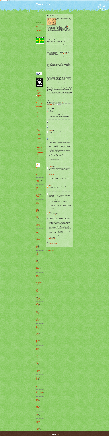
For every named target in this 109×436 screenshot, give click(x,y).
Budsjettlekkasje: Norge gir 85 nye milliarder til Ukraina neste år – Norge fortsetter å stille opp (40, 92)
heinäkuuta (39, 137)
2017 (37, 121)
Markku (50, 185)
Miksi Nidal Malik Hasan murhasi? (39, 28)
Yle (36, 427)
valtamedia (37, 407)
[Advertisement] (39, 58)
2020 (37, 117)
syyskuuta (39, 134)
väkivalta (37, 422)
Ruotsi (37, 343)
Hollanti (37, 219)
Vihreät (37, 417)
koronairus (37, 276)
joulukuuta (39, 130)
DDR (36, 195)
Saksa (36, 344)
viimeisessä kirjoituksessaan (66, 19)
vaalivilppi (37, 402)
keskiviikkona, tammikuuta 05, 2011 (53, 118)
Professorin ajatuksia (39, 95)
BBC (36, 189)
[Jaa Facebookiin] (59, 104)
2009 (37, 155)
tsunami (37, 385)
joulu (36, 252)
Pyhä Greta (37, 335)
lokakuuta (39, 133)
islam (36, 238)
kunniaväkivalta (38, 285)
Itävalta (37, 245)
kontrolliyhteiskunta (38, 275)
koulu (36, 281)
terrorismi (37, 380)
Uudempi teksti (48, 248)
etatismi (37, 204)
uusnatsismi (37, 400)
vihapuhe (37, 416)
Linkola (37, 289)
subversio (37, 365)
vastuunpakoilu (38, 413)
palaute (37, 322)
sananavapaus (37, 347)
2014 (37, 125)
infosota (37, 232)
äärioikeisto (37, 428)
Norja (36, 317)
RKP (36, 342)
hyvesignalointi (38, 223)
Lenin (36, 288)
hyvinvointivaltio (38, 224)
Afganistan (37, 176)
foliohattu (37, 215)
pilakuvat (37, 325)
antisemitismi (37, 183)
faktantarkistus (37, 211)
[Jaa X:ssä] (59, 104)
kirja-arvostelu (37, 268)
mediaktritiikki (38, 300)
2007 (37, 158)
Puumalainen (37, 334)
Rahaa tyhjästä (39, 151)
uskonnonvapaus (38, 394)
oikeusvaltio (37, 320)
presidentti (37, 332)
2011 (37, 129)
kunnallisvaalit (37, 284)
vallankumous (37, 406)
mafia (36, 297)
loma (36, 290)
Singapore (37, 355)
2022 (37, 115)
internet (37, 233)
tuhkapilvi (37, 386)
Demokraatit (37, 196)
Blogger (58, 434)
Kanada (37, 256)
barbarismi (37, 188)
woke (36, 423)
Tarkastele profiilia (38, 170)
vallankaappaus (38, 405)
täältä (63, 102)
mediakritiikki (37, 299)
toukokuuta (39, 139)
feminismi (37, 212)
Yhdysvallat (37, 424)
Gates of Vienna (39, 99)
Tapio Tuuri (37, 377)
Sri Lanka (37, 363)
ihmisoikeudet (37, 226)
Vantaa (37, 408)
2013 (37, 126)
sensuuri (54, 105)
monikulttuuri (37, 304)
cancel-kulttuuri (38, 194)
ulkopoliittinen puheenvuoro (39, 392)
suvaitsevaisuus (38, 370)
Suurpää (37, 369)
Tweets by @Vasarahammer (39, 35)
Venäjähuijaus (37, 415)
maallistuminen (38, 296)
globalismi (37, 216)
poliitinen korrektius (38, 328)
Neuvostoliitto (37, 313)
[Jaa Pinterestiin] (60, 104)
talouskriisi (37, 373)
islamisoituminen (38, 240)
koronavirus (37, 277)
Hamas (37, 217)
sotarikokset (37, 361)
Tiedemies (50, 137)
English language (38, 203)
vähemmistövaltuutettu (38, 421)
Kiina (36, 267)
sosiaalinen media (38, 357)
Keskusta (37, 262)
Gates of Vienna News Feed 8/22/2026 (40, 100)
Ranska (37, 336)
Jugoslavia (37, 253)
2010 (37, 154)
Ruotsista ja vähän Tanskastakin (39, 149)
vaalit (36, 401)
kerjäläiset (37, 261)
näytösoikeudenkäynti (38, 319)
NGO (36, 314)
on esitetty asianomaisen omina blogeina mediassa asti (64, 53)
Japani (36, 248)
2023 (37, 113)
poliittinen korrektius (38, 329)
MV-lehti (37, 307)
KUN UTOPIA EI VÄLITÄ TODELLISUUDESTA (40, 103)
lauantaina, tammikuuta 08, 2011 (52, 209)
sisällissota (37, 356)
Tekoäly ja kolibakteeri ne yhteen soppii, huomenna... (40, 96)
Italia (36, 244)
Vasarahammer (43, 4)
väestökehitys (37, 420)
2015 (37, 124)
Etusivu (59, 248)
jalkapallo (37, 246)
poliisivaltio (37, 327)
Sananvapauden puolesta (40, 152)
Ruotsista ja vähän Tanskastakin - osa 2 (40, 147)
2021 (37, 116)
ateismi (37, 186)
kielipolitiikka (37, 266)
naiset (36, 310)
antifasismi (37, 181)
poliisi (36, 326)
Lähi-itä (37, 291)
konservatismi (37, 274)
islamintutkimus (38, 239)
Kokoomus (37, 270)
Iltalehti (37, 231)
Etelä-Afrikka (37, 205)
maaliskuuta (39, 142)
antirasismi (37, 182)
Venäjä (37, 414)
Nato (36, 311)
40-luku (37, 174)
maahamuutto (37, 292)
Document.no (38, 90)
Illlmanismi (37, 227)
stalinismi (37, 364)
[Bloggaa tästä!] (58, 104)
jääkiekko (37, 255)
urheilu (37, 393)
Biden (36, 190)
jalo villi (37, 247)
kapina (37, 259)
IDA (49, 110)
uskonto (37, 395)
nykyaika (37, 318)
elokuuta (39, 135)
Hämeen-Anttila (38, 225)
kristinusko (37, 283)
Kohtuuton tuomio (51, 172)
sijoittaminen (37, 354)
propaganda (37, 333)
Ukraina (37, 391)
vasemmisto (37, 409)
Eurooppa (37, 209)
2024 (37, 112)
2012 (37, 128)
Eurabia (37, 208)
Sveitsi (37, 371)
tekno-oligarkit (38, 378)
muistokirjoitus (38, 306)
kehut (36, 260)
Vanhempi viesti (70, 248)
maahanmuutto (38, 293)
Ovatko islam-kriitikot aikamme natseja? (40, 24)
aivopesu (37, 179)
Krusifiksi (37, 26)
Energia (37, 202)
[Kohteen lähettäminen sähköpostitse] (57, 104)
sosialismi (37, 358)
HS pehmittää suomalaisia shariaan (39, 31)
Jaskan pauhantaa (39, 106)
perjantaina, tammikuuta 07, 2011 (53, 182)
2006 (37, 159)
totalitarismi (37, 383)
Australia (37, 187)
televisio (37, 379)
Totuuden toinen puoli (51, 174)
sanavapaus (37, 350)
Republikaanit (37, 340)
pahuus (37, 321)
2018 (37, 120)
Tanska (37, 376)
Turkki (37, 387)
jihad (36, 249)
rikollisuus (37, 341)
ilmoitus (37, 230)
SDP (36, 351)
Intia (36, 234)
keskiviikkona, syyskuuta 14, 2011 (53, 243)
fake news (37, 210)
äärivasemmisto (38, 429)
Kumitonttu (50, 120)
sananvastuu (37, 349)
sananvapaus (50, 105)
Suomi (55, 105)
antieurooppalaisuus (38, 180)
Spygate (37, 362)
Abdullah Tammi (38, 175)
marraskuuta (39, 131)
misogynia (37, 303)
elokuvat (37, 201)
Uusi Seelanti (37, 398)
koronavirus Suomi (38, 278)
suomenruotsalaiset (38, 366)
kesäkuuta (39, 138)
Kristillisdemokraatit (38, 282)
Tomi (49, 212)
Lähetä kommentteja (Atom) (50, 250)
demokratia (37, 197)
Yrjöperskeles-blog (39, 102)
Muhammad (37, 305)
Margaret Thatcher (38, 298)
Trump (37, 384)
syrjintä (37, 372)
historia (37, 218)
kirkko (37, 269)
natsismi (37, 312)
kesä (36, 263)
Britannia (37, 193)
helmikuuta (39, 143)
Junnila (37, 254)
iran (36, 237)
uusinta (37, 399)
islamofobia (37, 241)
